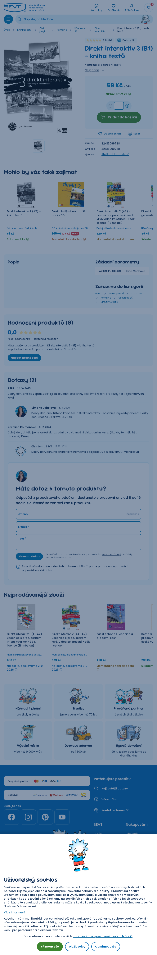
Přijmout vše (50, 946)
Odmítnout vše (105, 946)
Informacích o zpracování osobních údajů (102, 936)
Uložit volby (77, 946)
